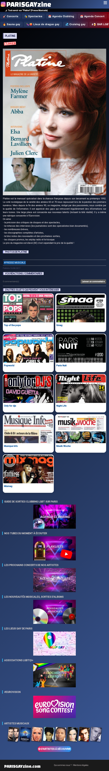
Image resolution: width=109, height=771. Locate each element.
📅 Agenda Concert (92, 16)
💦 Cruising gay (75, 24)
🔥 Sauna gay (11, 24)
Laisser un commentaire (93, 281)
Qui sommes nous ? (63, 765)
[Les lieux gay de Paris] (54, 644)
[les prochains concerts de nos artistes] (54, 580)
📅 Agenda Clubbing (61, 16)
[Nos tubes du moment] (54, 548)
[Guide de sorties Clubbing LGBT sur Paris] (54, 517)
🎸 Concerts (10, 16)
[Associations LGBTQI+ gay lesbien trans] (54, 675)
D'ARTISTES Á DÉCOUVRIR (55, 749)
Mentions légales (80, 765)
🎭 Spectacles (33, 16)
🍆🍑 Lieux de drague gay (42, 24)
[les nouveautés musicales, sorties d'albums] (54, 612)
